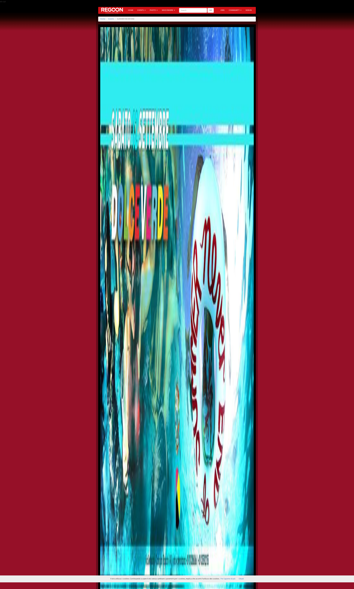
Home (102, 19)
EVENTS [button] (140, 10)
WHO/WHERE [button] (168, 10)
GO (210, 10)
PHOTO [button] (153, 10)
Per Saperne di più (228, 578)
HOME (130, 10)
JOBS (222, 10)
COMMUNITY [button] (234, 10)
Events (111, 19)
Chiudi (241, 578)
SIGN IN (249, 10)
